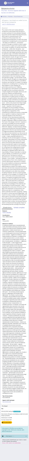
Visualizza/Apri (7, 422)
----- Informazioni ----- (8, 436)
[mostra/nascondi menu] (27, 3)
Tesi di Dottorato (18, 16)
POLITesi (4, 16)
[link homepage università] (8, 3)
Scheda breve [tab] (7, 207)
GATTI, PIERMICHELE (8, 24)
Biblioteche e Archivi (7, 8)
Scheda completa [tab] (19, 207)
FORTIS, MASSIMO (6, 212)
